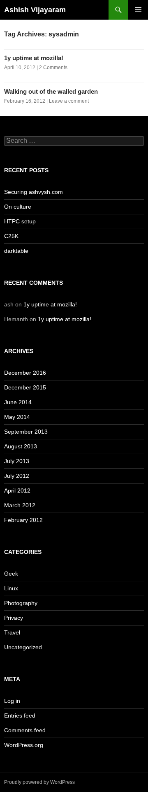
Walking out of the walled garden (51, 91)
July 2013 (16, 461)
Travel (12, 632)
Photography (20, 603)
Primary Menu (138, 10)
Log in (12, 701)
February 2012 (23, 520)
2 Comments (53, 67)
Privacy (13, 617)
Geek (11, 573)
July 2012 (16, 476)
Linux (11, 588)
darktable (16, 251)
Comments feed (25, 730)
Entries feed (19, 715)
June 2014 (18, 402)
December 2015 (25, 387)
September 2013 (26, 431)
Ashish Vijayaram (35, 10)
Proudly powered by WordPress (39, 782)
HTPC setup (20, 221)
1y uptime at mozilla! (33, 57)
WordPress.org (23, 745)
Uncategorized (23, 647)
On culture (17, 206)
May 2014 (17, 417)
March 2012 (19, 505)
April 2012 (17, 490)
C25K (11, 236)
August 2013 (20, 446)
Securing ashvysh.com (33, 192)
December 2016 (25, 372)
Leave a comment (69, 101)
